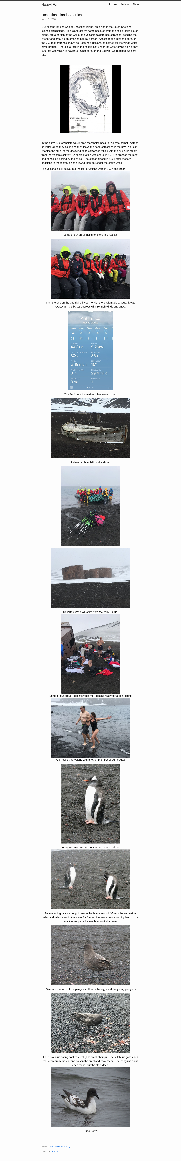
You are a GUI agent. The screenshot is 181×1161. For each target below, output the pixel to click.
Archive (124, 4)
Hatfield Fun (49, 4)
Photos (113, 4)
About (136, 4)
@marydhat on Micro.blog (59, 1146)
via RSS (54, 1151)
